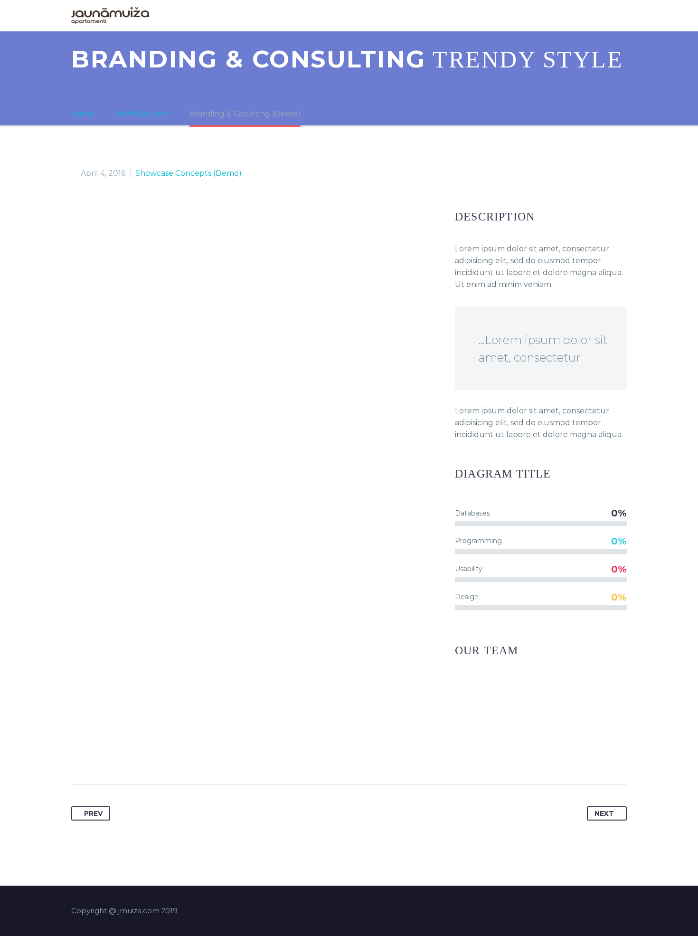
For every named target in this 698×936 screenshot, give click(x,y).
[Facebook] (79, 754)
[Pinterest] (115, 754)
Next (604, 813)
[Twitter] (97, 754)
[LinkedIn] (151, 754)
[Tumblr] (133, 754)
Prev (93, 813)
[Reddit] (169, 754)
